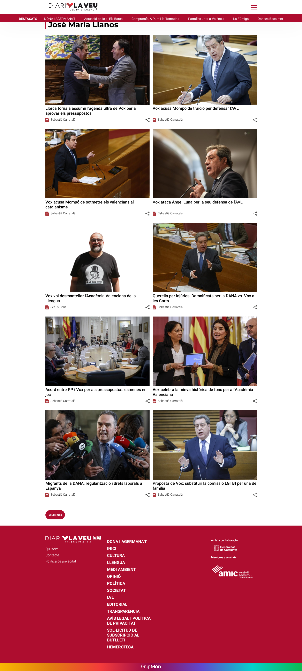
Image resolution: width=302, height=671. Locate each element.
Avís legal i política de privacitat (129, 621)
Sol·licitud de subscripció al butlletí (123, 635)
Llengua (116, 562)
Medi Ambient (121, 569)
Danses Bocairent (270, 19)
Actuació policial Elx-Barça (103, 19)
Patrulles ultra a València (206, 19)
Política (116, 583)
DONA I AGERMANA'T (59, 19)
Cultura (116, 555)
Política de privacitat (60, 561)
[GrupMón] (151, 667)
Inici (111, 548)
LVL (110, 597)
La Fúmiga (241, 19)
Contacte (52, 555)
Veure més (55, 514)
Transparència (123, 611)
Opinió (114, 576)
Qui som (51, 549)
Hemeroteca (120, 647)
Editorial (117, 604)
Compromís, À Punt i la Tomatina (155, 19)
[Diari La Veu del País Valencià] (50, 12)
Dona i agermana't (127, 541)
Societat (116, 590)
